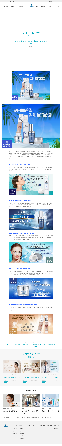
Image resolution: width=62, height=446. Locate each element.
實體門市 (57, 431)
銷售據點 (57, 6)
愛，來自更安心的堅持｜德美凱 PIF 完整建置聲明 (50, 411)
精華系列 (22, 433)
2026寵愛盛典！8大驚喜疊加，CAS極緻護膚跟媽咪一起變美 (31, 411)
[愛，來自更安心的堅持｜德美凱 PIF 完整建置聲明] (50, 400)
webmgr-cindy (6, 413)
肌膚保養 (33, 38)
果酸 (11, 408)
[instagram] (11, 1)
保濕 (28, 38)
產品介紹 (13, 6)
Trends (4, 408)
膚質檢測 (21, 6)
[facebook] (16, 1)
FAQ (37, 6)
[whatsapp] (13, 1)
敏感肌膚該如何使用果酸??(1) (11, 411)
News (27, 408)
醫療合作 (15, 433)
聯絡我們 (50, 6)
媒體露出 (15, 431)
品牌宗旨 (15, 428)
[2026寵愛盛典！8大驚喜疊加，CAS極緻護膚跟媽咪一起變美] (31, 400)
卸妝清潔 (22, 428)
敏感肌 (8, 408)
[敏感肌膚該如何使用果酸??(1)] (11, 400)
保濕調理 (22, 431)
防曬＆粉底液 (22, 439)
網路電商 (57, 428)
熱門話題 (43, 6)
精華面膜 (22, 436)
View (6, 382)
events (24, 408)
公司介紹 (5, 6)
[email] (8, 1)
